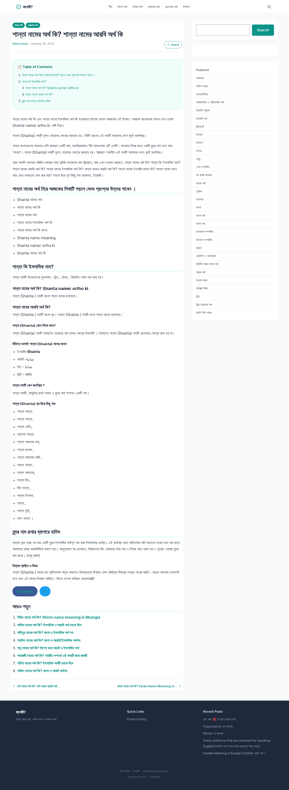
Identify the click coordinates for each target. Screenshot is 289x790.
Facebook (25, 591)
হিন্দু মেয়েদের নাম (204, 304)
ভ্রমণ (199, 248)
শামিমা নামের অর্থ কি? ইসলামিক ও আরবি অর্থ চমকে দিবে (49, 625)
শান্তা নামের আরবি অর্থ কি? (39, 94)
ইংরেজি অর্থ (201, 118)
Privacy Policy (137, 719)
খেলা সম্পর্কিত (202, 167)
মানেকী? (136, 771)
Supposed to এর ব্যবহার (218, 726)
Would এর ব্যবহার (213, 733)
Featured (202, 70)
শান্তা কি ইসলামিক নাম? (34, 81)
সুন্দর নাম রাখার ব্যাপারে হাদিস (36, 101)
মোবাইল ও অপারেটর (206, 256)
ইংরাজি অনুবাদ (203, 110)
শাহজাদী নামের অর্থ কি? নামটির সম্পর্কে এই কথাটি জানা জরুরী (52, 655)
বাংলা (198, 207)
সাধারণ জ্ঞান (201, 280)
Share (175, 44)
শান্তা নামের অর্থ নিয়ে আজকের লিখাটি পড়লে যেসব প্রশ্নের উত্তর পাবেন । (59, 75)
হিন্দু (198, 296)
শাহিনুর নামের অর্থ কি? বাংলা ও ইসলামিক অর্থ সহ (45, 632)
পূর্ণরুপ (199, 191)
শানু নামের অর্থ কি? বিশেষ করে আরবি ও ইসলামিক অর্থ (48, 648)
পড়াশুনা (199, 199)
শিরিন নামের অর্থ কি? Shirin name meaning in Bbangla (58, 617)
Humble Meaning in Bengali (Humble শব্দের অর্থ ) (234, 753)
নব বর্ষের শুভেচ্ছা (204, 175)
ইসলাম (199, 134)
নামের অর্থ (137, 7)
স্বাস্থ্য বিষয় (202, 288)
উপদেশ (186, 7)
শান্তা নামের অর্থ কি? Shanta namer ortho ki (51, 88)
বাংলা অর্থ (122, 7)
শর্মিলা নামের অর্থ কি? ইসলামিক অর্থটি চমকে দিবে (45, 663)
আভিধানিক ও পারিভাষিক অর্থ (210, 102)
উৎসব (199, 151)
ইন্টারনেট (200, 126)
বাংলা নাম (200, 223)
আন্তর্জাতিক (202, 94)
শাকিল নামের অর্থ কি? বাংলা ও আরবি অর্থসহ (42, 671)
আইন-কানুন (202, 86)
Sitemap (155, 776)
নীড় (110, 7)
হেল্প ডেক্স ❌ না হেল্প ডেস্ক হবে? (219, 719)
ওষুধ (198, 159)
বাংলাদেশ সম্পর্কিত (204, 231)
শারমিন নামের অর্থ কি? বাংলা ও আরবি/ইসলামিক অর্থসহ (49, 640)
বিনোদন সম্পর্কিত (204, 240)
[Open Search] (269, 7)
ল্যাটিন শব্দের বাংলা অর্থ (207, 264)
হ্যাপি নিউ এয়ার (204, 312)
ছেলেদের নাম (171, 7)
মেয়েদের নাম (153, 7)
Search (263, 30)
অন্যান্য (200, 78)
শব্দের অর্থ (200, 272)
